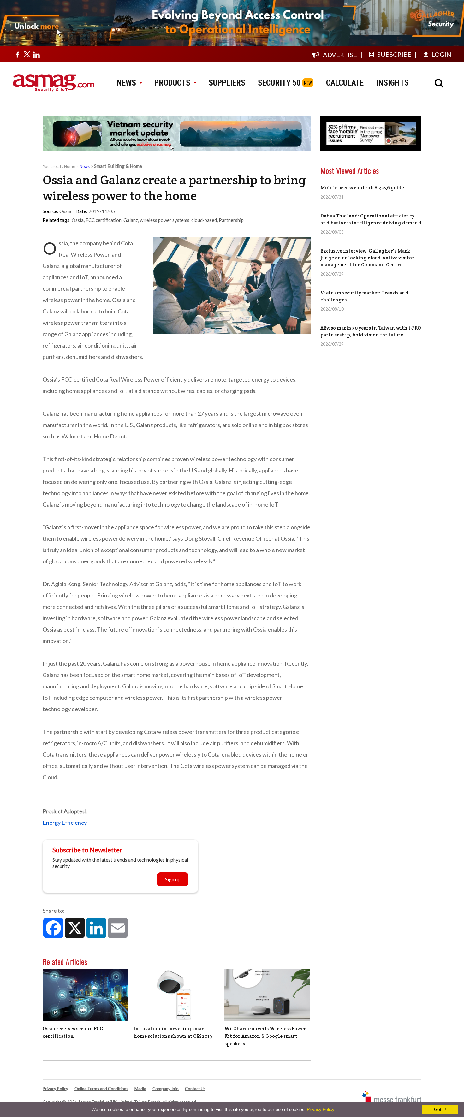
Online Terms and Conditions (101, 1088)
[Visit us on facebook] (17, 54)
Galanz (130, 220)
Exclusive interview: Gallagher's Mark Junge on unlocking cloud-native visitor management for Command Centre (367, 258)
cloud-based (204, 220)
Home (69, 166)
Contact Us (195, 1088)
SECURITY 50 (279, 82)
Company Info (165, 1088)
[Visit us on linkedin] (36, 54)
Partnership (231, 220)
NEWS (126, 82)
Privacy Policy (55, 1088)
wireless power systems (164, 220)
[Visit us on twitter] (27, 54)
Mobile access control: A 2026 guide (362, 188)
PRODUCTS (172, 82)
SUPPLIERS (227, 82)
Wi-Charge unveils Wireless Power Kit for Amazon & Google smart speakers (265, 1036)
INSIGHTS (392, 82)
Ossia (78, 220)
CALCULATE (345, 82)
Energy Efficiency (65, 822)
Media (140, 1088)
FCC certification (104, 220)
